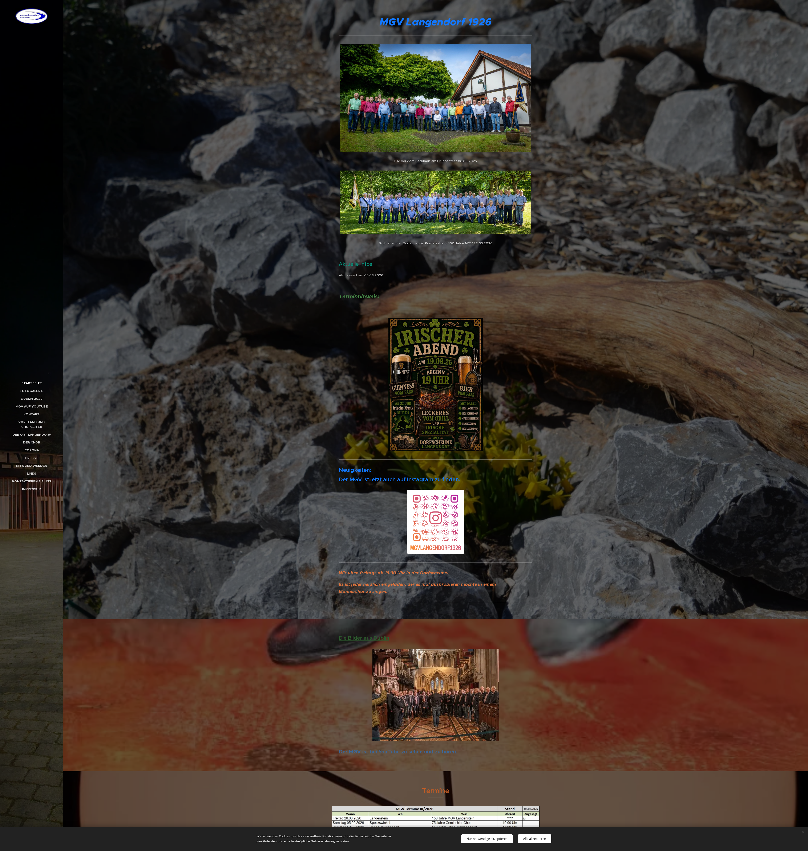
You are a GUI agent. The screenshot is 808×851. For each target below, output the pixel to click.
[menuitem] (31, 383)
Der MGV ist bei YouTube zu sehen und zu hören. (398, 752)
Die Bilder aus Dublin (364, 638)
